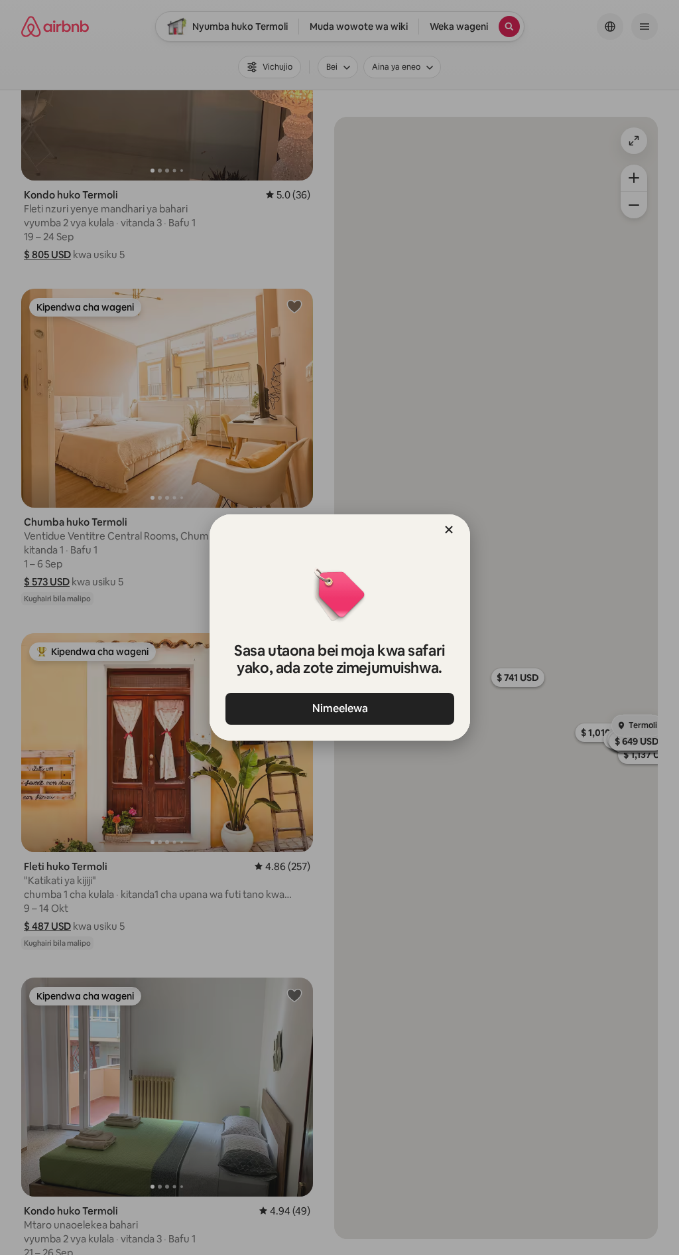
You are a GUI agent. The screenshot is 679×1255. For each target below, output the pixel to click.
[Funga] (449, 529)
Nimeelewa (339, 708)
